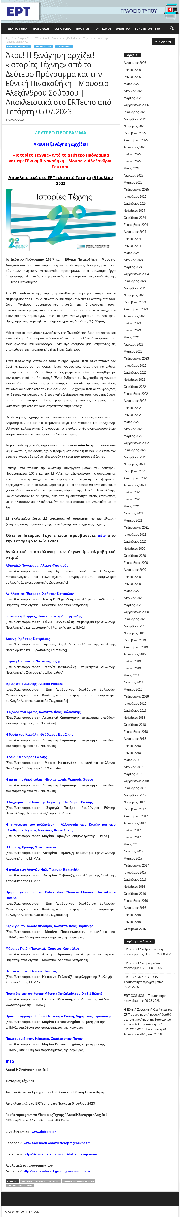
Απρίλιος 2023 (133, 344)
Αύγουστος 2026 (135, 63)
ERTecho (54, 1181)
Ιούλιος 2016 (132, 915)
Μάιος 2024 (131, 253)
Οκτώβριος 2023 (135, 302)
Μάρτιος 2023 (133, 351)
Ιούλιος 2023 (132, 323)
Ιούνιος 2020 (132, 584)
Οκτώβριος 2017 (135, 809)
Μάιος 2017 (131, 844)
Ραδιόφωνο (62, 28)
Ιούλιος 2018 (132, 746)
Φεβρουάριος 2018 (136, 781)
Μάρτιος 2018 (133, 774)
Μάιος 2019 (131, 675)
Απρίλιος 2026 (133, 91)
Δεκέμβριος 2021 (135, 457)
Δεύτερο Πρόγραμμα (19, 1185)
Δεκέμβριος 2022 (135, 372)
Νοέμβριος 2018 (134, 717)
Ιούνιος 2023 (132, 330)
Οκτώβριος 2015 (135, 929)
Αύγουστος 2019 (135, 654)
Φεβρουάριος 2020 (136, 612)
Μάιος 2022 (131, 422)
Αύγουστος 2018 (135, 739)
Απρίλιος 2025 (133, 175)
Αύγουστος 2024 (135, 232)
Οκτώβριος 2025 (135, 133)
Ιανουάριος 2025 (135, 196)
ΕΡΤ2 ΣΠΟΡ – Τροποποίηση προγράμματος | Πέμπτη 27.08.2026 (148, 952)
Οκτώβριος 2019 (135, 640)
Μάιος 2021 (131, 506)
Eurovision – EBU (147, 28)
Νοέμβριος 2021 (134, 464)
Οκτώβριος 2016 (135, 893)
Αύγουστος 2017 (135, 823)
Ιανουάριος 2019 (135, 703)
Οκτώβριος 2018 (135, 724)
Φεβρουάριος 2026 (136, 105)
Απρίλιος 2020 (133, 598)
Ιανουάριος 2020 (135, 619)
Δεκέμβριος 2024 (135, 203)
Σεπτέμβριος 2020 (136, 562)
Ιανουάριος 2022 (135, 450)
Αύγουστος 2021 (135, 485)
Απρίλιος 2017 (133, 851)
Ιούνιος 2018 (132, 753)
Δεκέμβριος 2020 (135, 541)
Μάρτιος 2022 (133, 436)
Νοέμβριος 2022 (134, 379)
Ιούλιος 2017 (132, 830)
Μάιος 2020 (131, 591)
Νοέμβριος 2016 (134, 886)
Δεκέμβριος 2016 (135, 879)
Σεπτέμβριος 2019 (136, 647)
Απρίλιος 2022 (133, 429)
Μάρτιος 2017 (133, 858)
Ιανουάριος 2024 (135, 281)
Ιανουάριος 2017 (135, 872)
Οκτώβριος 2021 (135, 471)
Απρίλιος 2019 (133, 682)
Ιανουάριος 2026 (135, 112)
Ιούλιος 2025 (132, 154)
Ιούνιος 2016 (132, 922)
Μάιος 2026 (131, 84)
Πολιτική (82, 28)
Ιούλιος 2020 (132, 577)
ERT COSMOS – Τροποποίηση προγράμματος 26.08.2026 (145, 998)
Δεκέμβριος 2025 (135, 119)
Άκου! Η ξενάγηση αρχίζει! (78, 1181)
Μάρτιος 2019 (133, 689)
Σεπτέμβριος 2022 (136, 393)
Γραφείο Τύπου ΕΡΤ (18, 46)
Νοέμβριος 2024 (134, 210)
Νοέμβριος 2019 (134, 633)
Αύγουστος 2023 (135, 316)
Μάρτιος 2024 (133, 267)
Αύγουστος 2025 (135, 147)
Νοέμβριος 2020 (134, 548)
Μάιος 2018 (131, 760)
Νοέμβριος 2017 (134, 802)
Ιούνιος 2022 (132, 415)
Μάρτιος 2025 (133, 182)
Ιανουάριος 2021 (135, 534)
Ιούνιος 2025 (132, 161)
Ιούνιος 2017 (132, 837)
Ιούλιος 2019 (132, 661)
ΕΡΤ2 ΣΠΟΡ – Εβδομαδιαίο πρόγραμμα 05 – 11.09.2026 (143, 965)
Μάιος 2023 (131, 337)
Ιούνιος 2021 (132, 499)
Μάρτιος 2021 (133, 520)
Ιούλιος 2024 (132, 239)
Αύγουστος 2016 (135, 908)
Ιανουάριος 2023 (135, 365)
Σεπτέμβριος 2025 (136, 140)
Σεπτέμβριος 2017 (136, 816)
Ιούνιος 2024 (132, 246)
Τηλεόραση (40, 28)
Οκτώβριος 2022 (135, 386)
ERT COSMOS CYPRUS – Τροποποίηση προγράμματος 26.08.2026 (143, 982)
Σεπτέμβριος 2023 (136, 309)
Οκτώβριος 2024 (135, 217)
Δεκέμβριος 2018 (135, 710)
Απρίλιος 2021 (133, 513)
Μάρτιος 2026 (133, 98)
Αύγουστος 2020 (135, 570)
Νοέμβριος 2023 (134, 295)
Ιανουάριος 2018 (135, 788)
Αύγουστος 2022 (135, 401)
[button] (171, 28)
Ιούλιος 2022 (132, 408)
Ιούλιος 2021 (132, 492)
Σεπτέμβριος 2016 (136, 900)
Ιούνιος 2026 (132, 77)
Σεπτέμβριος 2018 (136, 731)
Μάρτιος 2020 (133, 605)
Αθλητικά (123, 28)
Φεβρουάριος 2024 (136, 274)
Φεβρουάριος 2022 (136, 443)
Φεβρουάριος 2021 (136, 527)
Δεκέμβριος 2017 (135, 795)
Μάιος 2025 (131, 168)
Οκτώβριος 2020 (135, 555)
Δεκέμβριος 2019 (135, 626)
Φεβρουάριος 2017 (136, 865)
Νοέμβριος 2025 (134, 126)
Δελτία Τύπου (18, 28)
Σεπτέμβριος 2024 (136, 225)
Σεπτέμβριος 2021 (136, 478)
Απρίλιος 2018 (133, 767)
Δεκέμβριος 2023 (135, 288)
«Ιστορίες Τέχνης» (33, 1181)
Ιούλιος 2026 (132, 70)
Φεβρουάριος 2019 (136, 696)
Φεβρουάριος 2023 (136, 358)
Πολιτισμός (103, 28)
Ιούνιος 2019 (132, 668)
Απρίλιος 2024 (133, 260)
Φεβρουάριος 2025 (136, 189)
